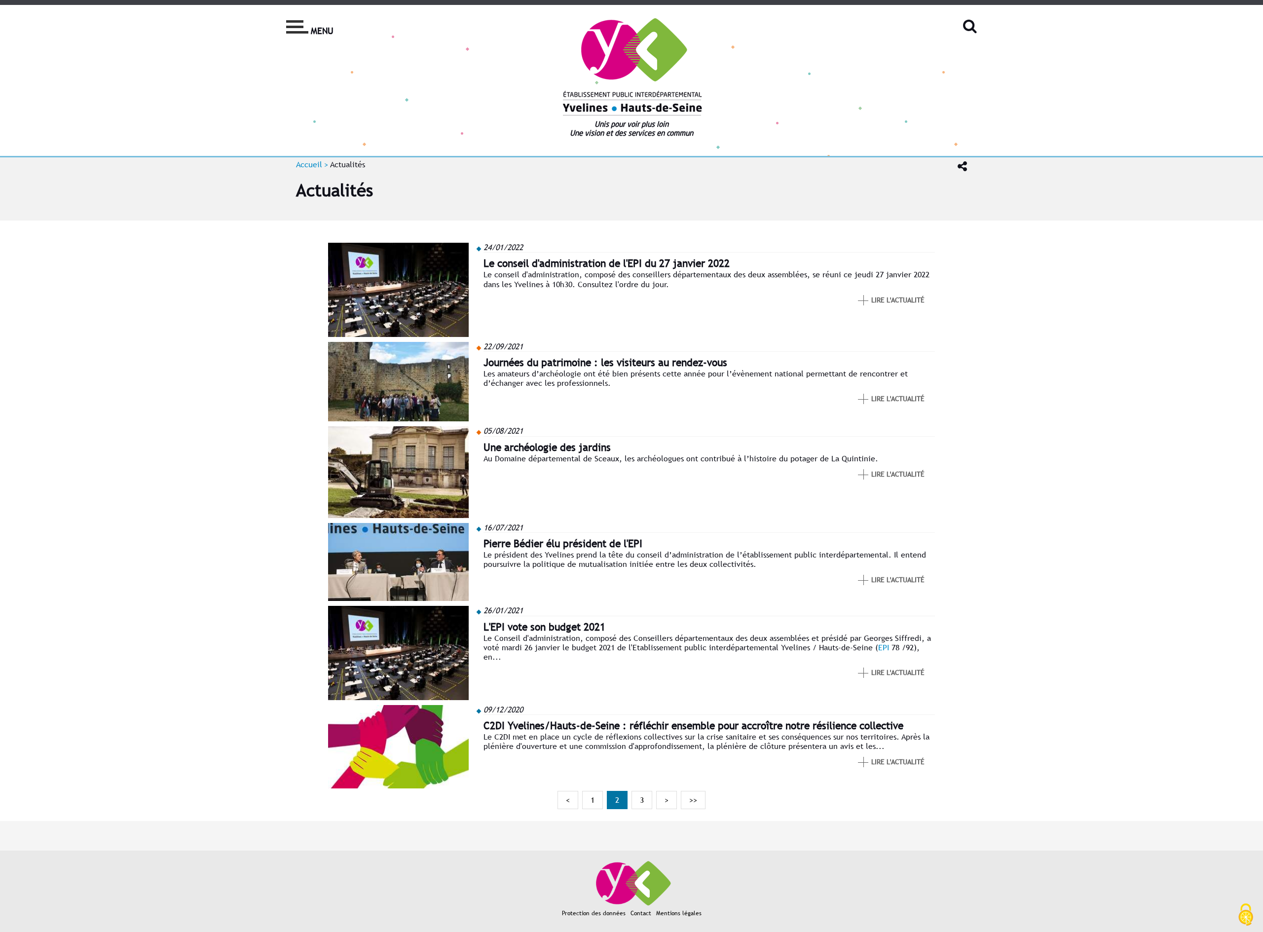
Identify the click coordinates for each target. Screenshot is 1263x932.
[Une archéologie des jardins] (398, 515)
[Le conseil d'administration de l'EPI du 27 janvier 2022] (398, 334)
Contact (641, 913)
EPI (883, 647)
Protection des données (594, 913)
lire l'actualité (898, 300)
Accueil (309, 164)
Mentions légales (679, 913)
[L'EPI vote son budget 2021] (398, 697)
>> (693, 800)
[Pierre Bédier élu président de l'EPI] (398, 598)
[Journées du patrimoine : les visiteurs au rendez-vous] (398, 418)
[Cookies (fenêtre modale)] (1245, 915)
